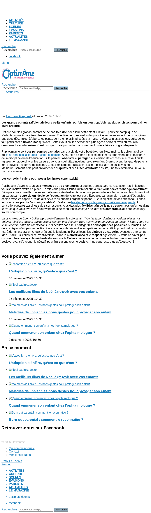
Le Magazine (19, 40)
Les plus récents (19, 496)
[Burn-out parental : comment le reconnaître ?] (79, 412)
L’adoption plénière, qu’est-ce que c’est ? (43, 271)
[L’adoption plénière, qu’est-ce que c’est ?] (79, 264)
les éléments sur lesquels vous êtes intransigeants (103, 202)
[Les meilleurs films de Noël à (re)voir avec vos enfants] (79, 284)
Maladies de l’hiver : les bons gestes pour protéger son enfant (60, 312)
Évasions (16, 30)
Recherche (61, 50)
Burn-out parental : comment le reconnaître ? (46, 419)
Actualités (18, 36)
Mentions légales (20, 454)
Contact (14, 451)
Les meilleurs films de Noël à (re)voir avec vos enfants (53, 292)
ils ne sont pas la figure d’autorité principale (33, 154)
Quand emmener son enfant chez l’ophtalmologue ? (52, 333)
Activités (16, 20)
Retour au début (11, 461)
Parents (16, 33)
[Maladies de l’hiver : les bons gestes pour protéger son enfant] (79, 305)
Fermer (6, 464)
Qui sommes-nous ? (21, 448)
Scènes (15, 26)
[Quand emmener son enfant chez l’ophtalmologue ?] (79, 325)
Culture (16, 23)
